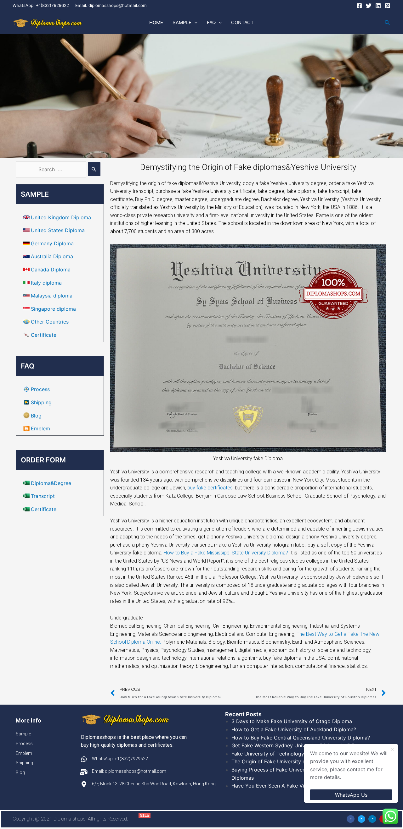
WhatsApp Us (351, 795)
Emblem (40, 428)
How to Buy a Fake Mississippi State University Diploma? (226, 553)
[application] (194, 23)
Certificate (43, 335)
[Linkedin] (378, 5)
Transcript (43, 496)
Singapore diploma (53, 309)
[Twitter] (369, 5)
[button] (351, 819)
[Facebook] (359, 5)
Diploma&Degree (51, 483)
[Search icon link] (387, 23)
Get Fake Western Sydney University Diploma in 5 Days (297, 745)
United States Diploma (58, 230)
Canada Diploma (51, 269)
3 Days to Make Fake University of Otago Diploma (291, 721)
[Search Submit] (94, 169)
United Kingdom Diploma (61, 217)
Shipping (41, 402)
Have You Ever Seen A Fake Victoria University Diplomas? (300, 786)
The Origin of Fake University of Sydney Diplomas (291, 761)
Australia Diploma (52, 256)
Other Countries (50, 322)
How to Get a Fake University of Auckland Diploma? (293, 729)
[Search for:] (58, 169)
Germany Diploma (52, 243)
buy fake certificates (210, 488)
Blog (36, 415)
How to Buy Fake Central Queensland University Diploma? (300, 737)
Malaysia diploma (51, 295)
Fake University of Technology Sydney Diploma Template (299, 753)
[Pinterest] (387, 5)
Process (40, 389)
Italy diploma (46, 283)
